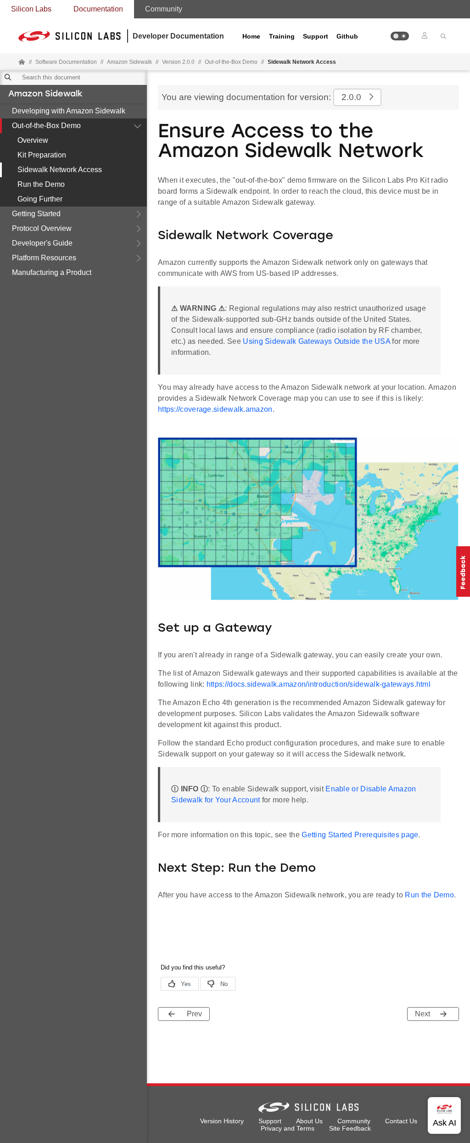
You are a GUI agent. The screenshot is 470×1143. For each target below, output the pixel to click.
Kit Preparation (41, 155)
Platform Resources (44, 258)
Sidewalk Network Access (59, 170)
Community (163, 9)
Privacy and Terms (287, 1128)
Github (347, 36)
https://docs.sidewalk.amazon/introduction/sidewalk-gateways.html (319, 684)
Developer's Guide (42, 243)
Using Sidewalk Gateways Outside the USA (316, 341)
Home (251, 36)
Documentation (98, 9)
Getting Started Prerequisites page (360, 835)
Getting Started (36, 214)
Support (315, 36)
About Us (309, 1121)
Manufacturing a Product (51, 272)
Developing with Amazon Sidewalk (68, 111)
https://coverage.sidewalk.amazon (215, 409)
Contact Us (401, 1121)
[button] (400, 36)
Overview (32, 140)
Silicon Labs (31, 9)
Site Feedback (350, 1128)
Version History (222, 1121)
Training (282, 36)
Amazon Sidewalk (45, 94)
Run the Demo (41, 184)
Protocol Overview (42, 228)
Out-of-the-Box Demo (46, 125)
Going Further (39, 199)
